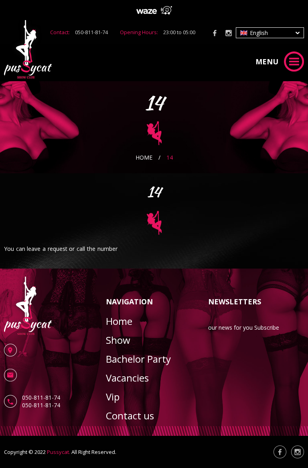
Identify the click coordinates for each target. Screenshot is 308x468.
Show (118, 340)
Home (144, 157)
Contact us (130, 415)
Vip (113, 396)
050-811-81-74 (91, 32)
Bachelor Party (138, 358)
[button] (270, 32)
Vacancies (127, 377)
